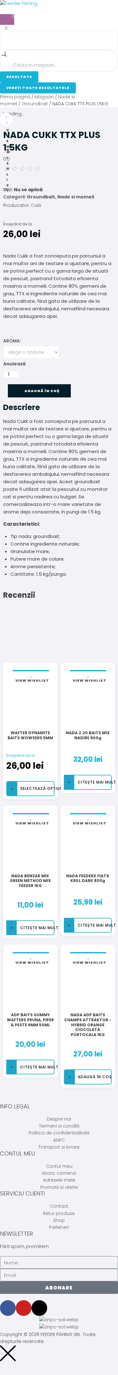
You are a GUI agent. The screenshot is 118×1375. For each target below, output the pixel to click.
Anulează (14, 364)
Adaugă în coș (42, 390)
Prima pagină (15, 97)
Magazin (44, 97)
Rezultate (19, 76)
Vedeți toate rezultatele (38, 87)
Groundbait (35, 104)
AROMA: (12, 341)
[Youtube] (23, 1308)
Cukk (36, 205)
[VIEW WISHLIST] (6, 119)
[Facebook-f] (8, 1308)
